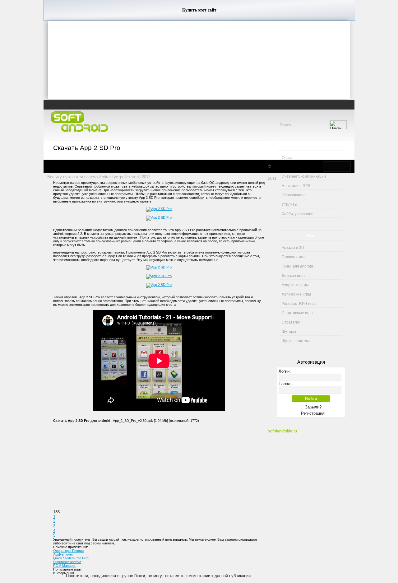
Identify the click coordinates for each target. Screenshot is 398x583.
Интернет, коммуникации (304, 176)
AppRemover (63, 554)
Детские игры (293, 275)
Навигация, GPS (296, 186)
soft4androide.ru (282, 431)
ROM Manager (64, 565)
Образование (294, 195)
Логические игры (296, 294)
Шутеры (289, 331)
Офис (287, 158)
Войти (311, 398)
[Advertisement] (199, 60)
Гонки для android (297, 266)
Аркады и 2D (293, 247)
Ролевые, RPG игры (299, 303)
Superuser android (67, 562)
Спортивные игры (297, 313)
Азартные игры (295, 285)
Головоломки (293, 257)
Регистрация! (313, 413)
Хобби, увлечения (297, 214)
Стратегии (291, 322)
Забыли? (313, 407)
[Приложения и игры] (81, 122)
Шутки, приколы (296, 341)
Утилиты (289, 204)
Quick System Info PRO (71, 558)
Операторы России (68, 551)
